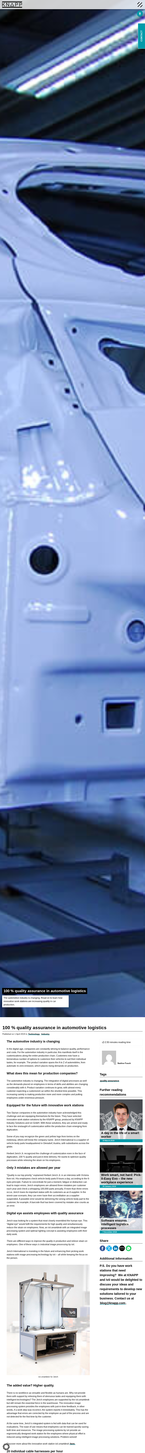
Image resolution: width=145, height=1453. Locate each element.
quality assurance (109, 1081)
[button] (6, 1447)
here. (72, 1444)
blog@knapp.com (112, 1303)
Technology (34, 1034)
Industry (45, 1034)
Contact (141, 36)
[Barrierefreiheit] (140, 14)
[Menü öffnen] (140, 4)
